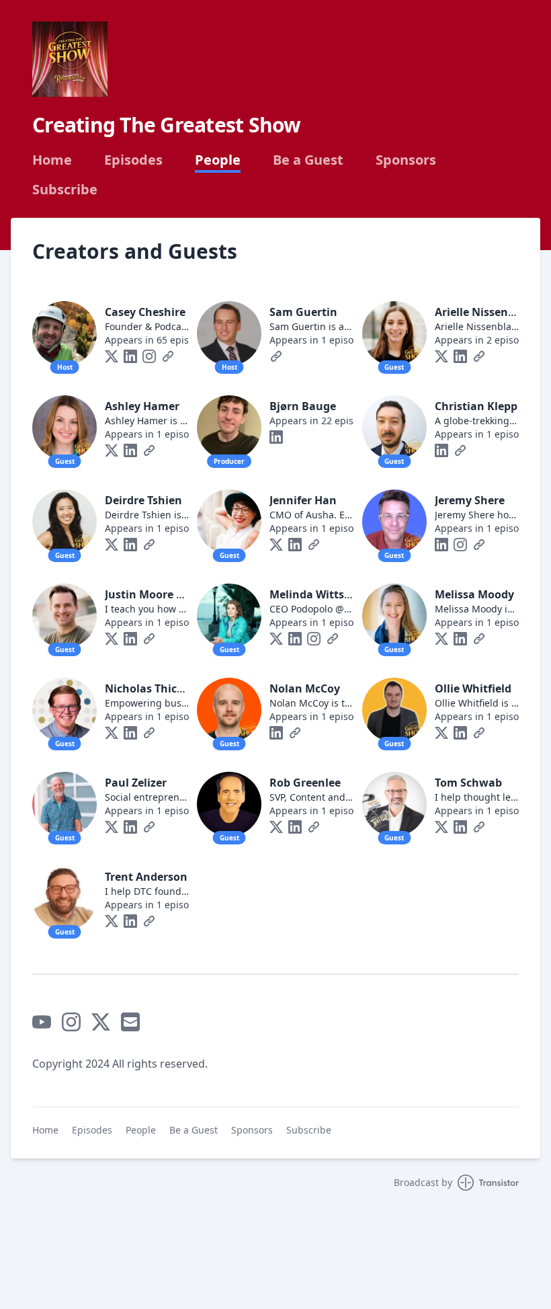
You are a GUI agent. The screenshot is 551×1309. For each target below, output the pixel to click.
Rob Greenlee (305, 782)
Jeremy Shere (470, 500)
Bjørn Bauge (302, 406)
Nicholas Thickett (152, 688)
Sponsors (406, 160)
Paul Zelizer (136, 782)
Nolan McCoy (304, 688)
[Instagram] (149, 356)
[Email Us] (130, 1022)
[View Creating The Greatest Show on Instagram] (71, 1022)
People (218, 160)
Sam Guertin (303, 312)
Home (52, 160)
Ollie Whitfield (473, 688)
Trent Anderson (146, 876)
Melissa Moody (474, 594)
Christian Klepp (476, 406)
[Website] (168, 356)
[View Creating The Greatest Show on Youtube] (41, 1022)
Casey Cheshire (145, 312)
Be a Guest (308, 160)
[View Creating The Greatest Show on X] (100, 1022)
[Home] (70, 59)
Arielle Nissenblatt (484, 312)
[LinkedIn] (130, 356)
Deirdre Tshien (143, 500)
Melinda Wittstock (318, 594)
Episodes (133, 160)
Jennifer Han (303, 500)
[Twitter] (111, 356)
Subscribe (64, 189)
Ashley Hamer (142, 406)
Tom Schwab (468, 782)
